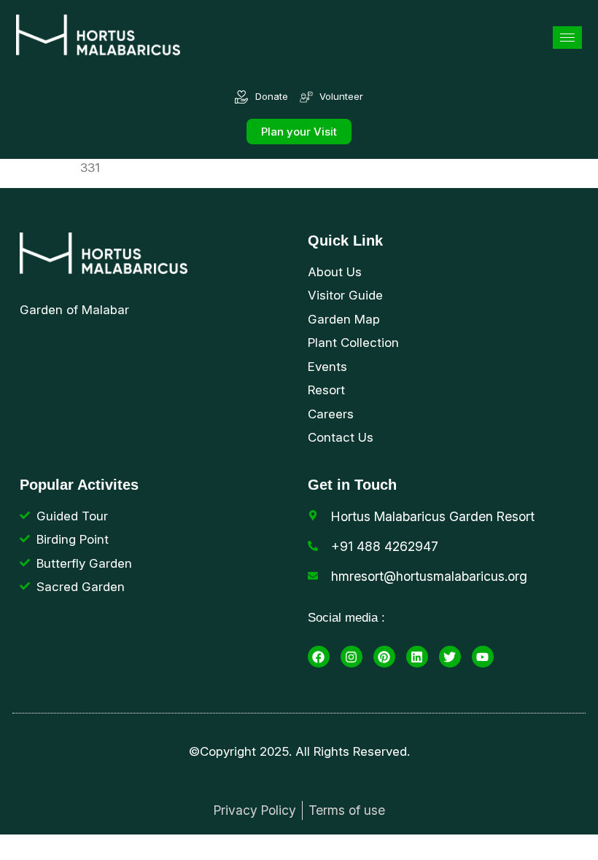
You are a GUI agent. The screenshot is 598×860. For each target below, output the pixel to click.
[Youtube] (483, 657)
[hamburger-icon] (567, 37)
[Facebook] (319, 657)
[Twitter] (450, 657)
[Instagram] (351, 657)
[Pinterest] (384, 657)
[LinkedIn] (417, 657)
